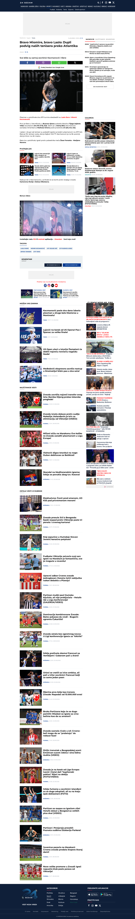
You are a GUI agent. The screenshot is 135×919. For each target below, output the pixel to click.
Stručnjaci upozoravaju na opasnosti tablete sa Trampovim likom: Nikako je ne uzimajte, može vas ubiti (102, 69)
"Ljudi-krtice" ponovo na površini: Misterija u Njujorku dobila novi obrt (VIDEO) (102, 46)
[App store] (93, 894)
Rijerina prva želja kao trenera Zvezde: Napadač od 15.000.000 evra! (62, 693)
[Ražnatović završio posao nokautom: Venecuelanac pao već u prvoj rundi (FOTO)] (100, 130)
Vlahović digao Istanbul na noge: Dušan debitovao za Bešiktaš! (60, 454)
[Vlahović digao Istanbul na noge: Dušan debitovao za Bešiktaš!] (31, 458)
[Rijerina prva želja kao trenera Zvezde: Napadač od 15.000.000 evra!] (31, 697)
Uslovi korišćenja (91, 911)
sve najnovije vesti (100, 87)
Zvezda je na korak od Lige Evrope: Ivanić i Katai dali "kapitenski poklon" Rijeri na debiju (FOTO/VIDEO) (61, 773)
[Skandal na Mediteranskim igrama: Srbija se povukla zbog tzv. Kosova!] (31, 477)
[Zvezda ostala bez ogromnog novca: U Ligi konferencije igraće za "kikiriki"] (31, 639)
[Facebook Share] (27, 62)
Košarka (59, 9)
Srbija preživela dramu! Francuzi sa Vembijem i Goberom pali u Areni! (61, 654)
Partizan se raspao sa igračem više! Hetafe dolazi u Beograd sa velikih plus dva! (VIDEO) (61, 811)
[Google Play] (106, 894)
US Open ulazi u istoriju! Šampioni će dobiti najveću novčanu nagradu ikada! (62, 351)
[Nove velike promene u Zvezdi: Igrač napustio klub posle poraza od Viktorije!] (31, 872)
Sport (48, 6)
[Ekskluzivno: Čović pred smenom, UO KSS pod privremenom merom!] (31, 503)
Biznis (90, 6)
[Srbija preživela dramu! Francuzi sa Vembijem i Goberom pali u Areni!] (31, 658)
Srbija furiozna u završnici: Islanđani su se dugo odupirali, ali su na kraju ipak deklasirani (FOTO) (62, 791)
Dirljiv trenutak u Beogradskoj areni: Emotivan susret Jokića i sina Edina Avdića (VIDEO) (62, 752)
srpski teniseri (26, 252)
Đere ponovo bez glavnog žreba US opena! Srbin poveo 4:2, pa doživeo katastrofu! (42, 294)
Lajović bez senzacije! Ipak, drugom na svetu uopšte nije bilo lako (42, 156)
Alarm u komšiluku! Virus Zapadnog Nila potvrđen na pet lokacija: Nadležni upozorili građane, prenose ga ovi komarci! (102, 60)
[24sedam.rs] (26, 2)
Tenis (65, 9)
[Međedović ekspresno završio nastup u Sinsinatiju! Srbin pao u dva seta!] (31, 374)
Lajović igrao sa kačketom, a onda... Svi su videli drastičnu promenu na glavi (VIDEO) (74, 156)
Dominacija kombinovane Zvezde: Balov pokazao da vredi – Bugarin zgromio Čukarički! (61, 617)
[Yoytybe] (109, 2)
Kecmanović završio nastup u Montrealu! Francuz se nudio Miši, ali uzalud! (71, 294)
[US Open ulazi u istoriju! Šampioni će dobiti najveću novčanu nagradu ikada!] (31, 354)
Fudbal (52, 9)
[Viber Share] (43, 62)
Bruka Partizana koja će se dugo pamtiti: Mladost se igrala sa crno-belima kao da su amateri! (61, 714)
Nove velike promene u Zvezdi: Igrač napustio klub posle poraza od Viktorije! (62, 869)
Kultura (97, 6)
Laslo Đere (25, 248)
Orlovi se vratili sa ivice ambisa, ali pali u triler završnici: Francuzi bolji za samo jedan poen (61, 675)
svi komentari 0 (53, 265)
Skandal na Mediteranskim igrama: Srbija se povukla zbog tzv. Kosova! (61, 473)
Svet (62, 6)
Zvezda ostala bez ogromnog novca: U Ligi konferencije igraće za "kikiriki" (63, 635)
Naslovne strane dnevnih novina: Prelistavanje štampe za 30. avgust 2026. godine (99, 170)
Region (73, 896)
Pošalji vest (64, 911)
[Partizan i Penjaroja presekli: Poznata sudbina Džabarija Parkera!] (31, 833)
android (41, 239)
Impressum (45, 911)
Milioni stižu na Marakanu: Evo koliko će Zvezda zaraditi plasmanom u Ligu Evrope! (63, 436)
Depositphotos (105, 911)
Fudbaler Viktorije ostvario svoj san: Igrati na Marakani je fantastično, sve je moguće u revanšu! (62, 558)
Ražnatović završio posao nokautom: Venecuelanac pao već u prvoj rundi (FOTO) (100, 143)
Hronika (68, 6)
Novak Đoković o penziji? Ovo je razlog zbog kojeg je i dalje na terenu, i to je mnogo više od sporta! (75, 168)
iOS (34, 239)
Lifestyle (83, 6)
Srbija (103, 6)
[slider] (51, 231)
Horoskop (111, 6)
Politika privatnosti (77, 911)
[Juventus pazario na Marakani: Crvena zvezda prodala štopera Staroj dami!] (31, 852)
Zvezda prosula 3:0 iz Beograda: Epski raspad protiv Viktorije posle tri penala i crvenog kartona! (62, 520)
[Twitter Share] (75, 62)
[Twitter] (113, 2)
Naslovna (23, 38)
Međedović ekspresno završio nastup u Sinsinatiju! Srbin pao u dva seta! (62, 370)
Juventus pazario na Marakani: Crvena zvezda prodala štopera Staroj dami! (62, 849)
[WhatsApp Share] (59, 62)
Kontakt (35, 911)
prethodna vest (40, 290)
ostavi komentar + (72, 265)
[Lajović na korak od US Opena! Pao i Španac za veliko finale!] (31, 335)
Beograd (73, 893)
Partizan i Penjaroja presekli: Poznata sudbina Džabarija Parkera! (62, 829)
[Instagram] (106, 2)
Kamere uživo (34, 6)
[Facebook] (102, 2)
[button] (51, 219)
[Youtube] (56, 285)
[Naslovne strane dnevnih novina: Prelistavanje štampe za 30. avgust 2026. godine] (100, 158)
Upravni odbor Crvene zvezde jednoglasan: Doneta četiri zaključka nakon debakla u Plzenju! (62, 578)
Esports (71, 9)
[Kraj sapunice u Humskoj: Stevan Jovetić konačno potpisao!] (31, 542)
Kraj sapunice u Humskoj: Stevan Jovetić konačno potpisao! (60, 538)
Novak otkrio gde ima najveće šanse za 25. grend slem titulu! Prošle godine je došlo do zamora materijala (42, 168)
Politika (42, 6)
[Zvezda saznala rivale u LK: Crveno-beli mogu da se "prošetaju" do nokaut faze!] (31, 736)
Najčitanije (100, 39)
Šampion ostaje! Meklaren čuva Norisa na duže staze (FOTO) (101, 52)
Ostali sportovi (80, 9)
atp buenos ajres (65, 248)
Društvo (75, 6)
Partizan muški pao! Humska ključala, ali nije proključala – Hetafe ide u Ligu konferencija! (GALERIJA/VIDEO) (62, 599)
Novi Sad (73, 902)
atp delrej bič (52, 248)
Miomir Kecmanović (38, 248)
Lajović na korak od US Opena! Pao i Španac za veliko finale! (62, 331)
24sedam (58, 239)
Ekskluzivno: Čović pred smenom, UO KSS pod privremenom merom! (62, 499)
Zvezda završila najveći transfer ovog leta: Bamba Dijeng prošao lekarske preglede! (62, 397)
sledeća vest (67, 290)
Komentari (110, 39)
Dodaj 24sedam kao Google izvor (52, 68)
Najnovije (24, 6)
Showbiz (55, 6)
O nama (27, 911)
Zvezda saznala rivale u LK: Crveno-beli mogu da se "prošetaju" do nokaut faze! (61, 733)
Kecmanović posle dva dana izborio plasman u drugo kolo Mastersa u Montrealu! (61, 313)
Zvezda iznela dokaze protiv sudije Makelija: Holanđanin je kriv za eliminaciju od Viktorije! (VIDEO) (61, 416)
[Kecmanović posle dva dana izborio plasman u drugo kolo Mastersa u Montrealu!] (31, 316)
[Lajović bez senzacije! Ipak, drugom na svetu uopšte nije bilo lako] (27, 158)
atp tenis (36, 252)
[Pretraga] (98, 3)
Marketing (54, 911)
